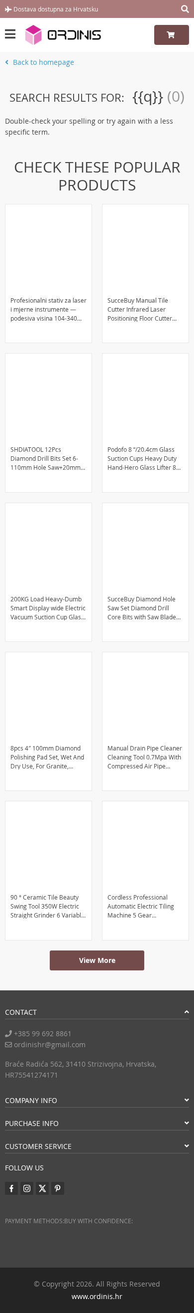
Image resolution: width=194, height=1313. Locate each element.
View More (97, 960)
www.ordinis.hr (97, 1296)
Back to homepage (42, 62)
